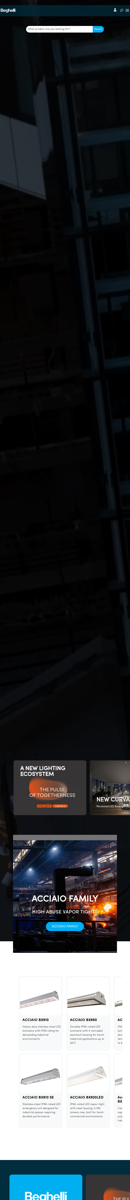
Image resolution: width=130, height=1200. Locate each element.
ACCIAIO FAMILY (65, 926)
